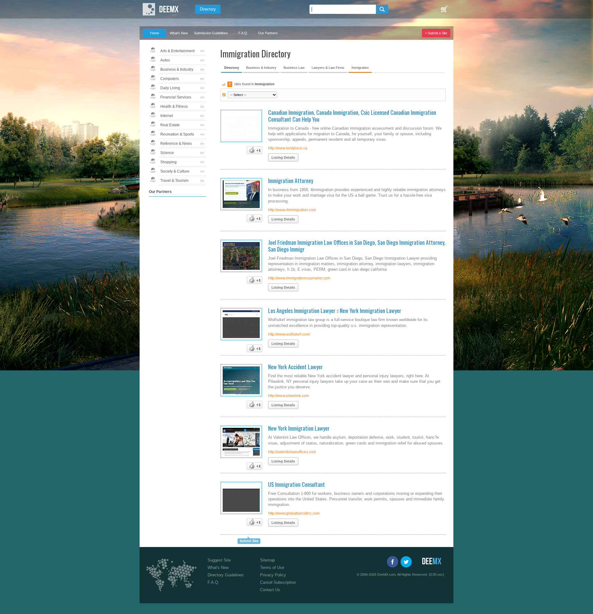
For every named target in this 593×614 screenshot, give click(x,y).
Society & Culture (174, 171)
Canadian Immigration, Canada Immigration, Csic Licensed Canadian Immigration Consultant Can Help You (352, 115)
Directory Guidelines (226, 575)
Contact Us (270, 589)
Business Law (294, 67)
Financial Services (175, 97)
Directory (208, 9)
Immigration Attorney (290, 181)
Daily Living (170, 88)
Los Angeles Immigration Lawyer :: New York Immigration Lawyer (334, 311)
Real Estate (170, 125)
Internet (166, 116)
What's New (179, 33)
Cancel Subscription (278, 582)
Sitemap (267, 560)
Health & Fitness (174, 106)
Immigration (360, 67)
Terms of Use (272, 567)
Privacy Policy (273, 575)
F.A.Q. (243, 33)
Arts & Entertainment (177, 51)
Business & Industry (176, 69)
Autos (165, 60)
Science (167, 153)
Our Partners (268, 33)
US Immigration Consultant (296, 484)
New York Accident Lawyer (295, 367)
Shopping (168, 162)
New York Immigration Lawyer (299, 428)
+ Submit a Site (436, 33)
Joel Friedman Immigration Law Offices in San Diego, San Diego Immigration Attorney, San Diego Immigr (356, 245)
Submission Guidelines (211, 33)
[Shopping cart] (444, 9)
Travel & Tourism (174, 180)
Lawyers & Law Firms (328, 67)
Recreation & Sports (177, 134)
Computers (169, 79)
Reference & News (176, 143)
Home (154, 33)
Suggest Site (219, 560)
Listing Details (283, 157)
